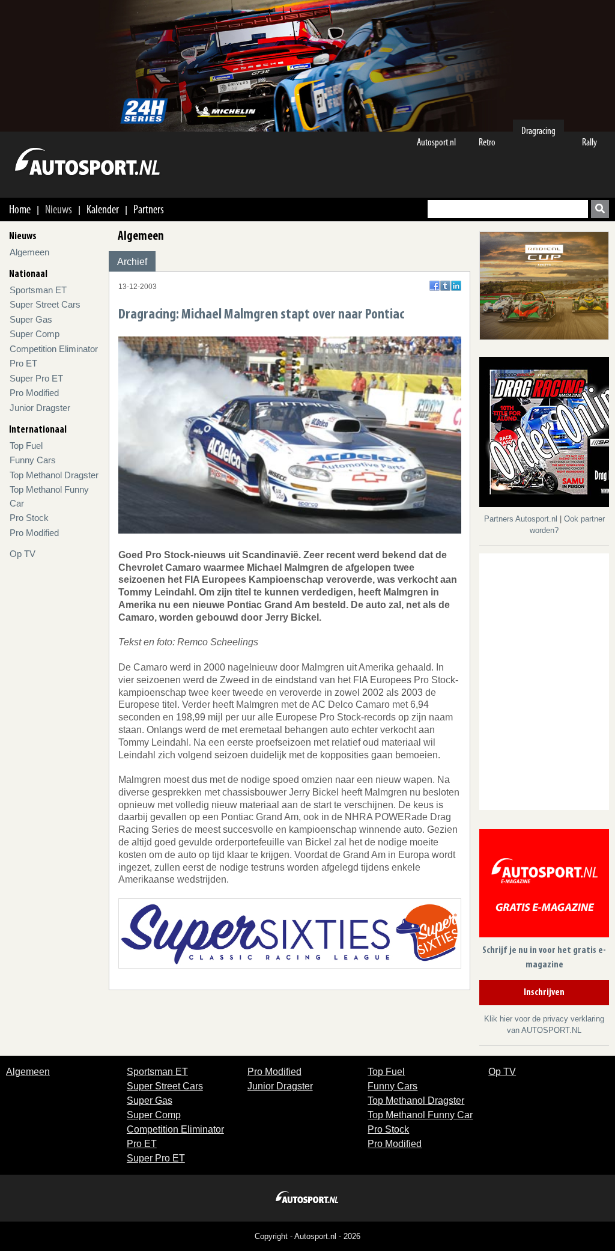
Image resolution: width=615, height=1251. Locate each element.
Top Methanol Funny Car (420, 1115)
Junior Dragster (40, 408)
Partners (148, 209)
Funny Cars (33, 460)
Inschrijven (544, 992)
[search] (600, 209)
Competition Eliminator (54, 349)
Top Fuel (26, 445)
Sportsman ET (38, 290)
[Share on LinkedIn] (456, 286)
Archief (132, 262)
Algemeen (29, 252)
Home (20, 209)
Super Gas (31, 319)
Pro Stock (29, 518)
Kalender (102, 209)
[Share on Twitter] (445, 286)
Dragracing (538, 130)
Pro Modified (34, 393)
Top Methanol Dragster (54, 475)
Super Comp (34, 334)
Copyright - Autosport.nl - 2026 (307, 1236)
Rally (589, 142)
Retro (487, 142)
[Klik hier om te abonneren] (544, 885)
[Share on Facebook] (434, 286)
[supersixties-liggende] (290, 933)
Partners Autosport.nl (522, 518)
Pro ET (23, 363)
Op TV (22, 554)
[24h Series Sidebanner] (544, 285)
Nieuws (58, 209)
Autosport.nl (436, 142)
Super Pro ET (36, 378)
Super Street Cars (45, 304)
